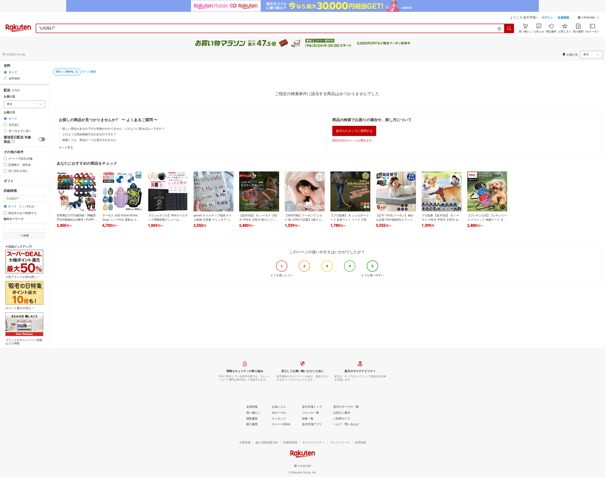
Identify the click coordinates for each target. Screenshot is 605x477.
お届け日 (9, 112)
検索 (26, 235)
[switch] (42, 139)
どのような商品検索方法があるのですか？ (89, 134)
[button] (588, 18)
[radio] (5, 72)
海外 (17, 90)
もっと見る (66, 147)
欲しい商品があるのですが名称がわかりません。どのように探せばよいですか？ (113, 128)
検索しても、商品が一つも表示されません (89, 140)
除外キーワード (14, 219)
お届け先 (9, 96)
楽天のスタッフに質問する (354, 131)
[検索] (509, 28)
